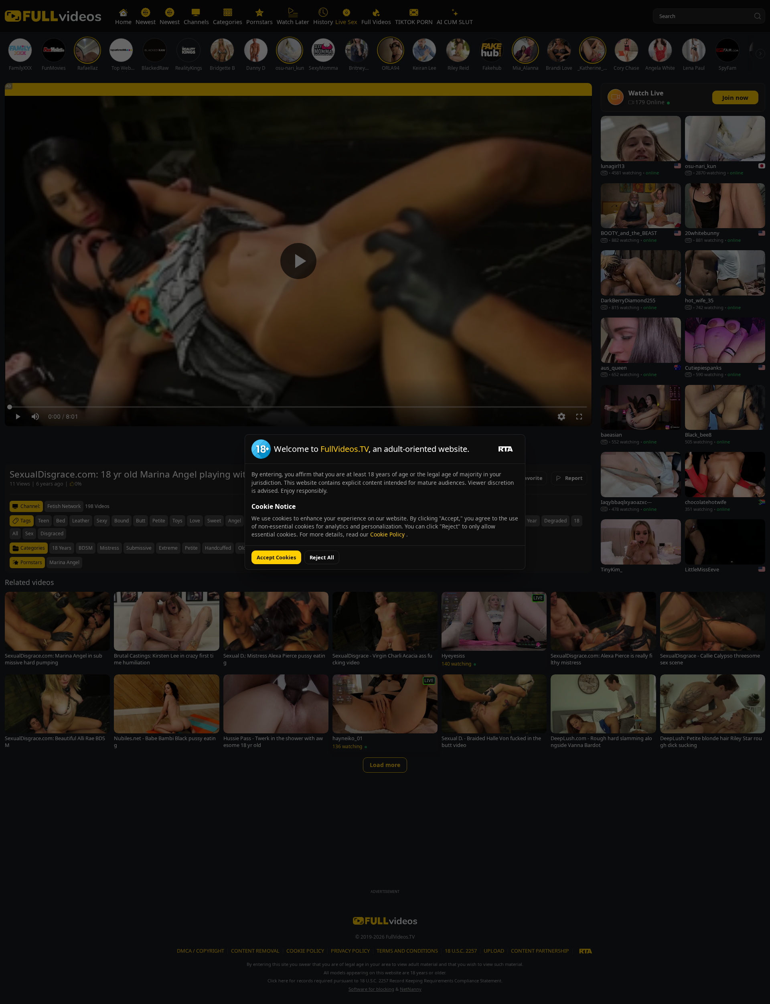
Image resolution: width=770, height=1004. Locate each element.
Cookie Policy (388, 534)
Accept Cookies (276, 557)
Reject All (322, 557)
